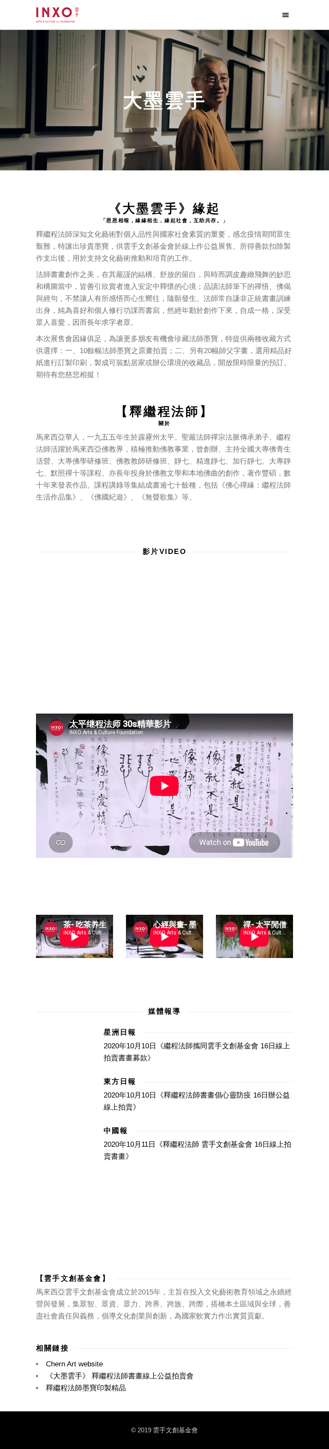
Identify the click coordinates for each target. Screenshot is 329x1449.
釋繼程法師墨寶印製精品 (86, 1388)
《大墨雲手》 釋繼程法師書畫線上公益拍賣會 (120, 1376)
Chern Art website (74, 1364)
